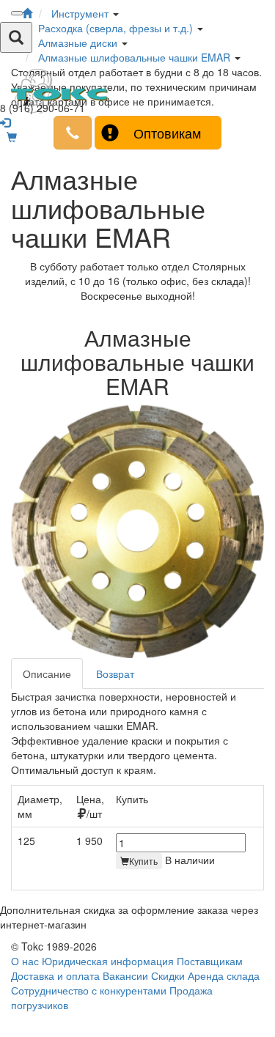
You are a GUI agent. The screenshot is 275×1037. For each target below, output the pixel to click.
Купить (143, 861)
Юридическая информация (108, 960)
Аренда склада (224, 975)
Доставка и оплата (55, 975)
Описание (47, 673)
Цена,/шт (90, 806)
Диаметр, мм (40, 806)
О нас (25, 960)
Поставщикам (210, 960)
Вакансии (125, 975)
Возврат (115, 673)
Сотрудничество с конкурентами (88, 990)
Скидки (168, 975)
